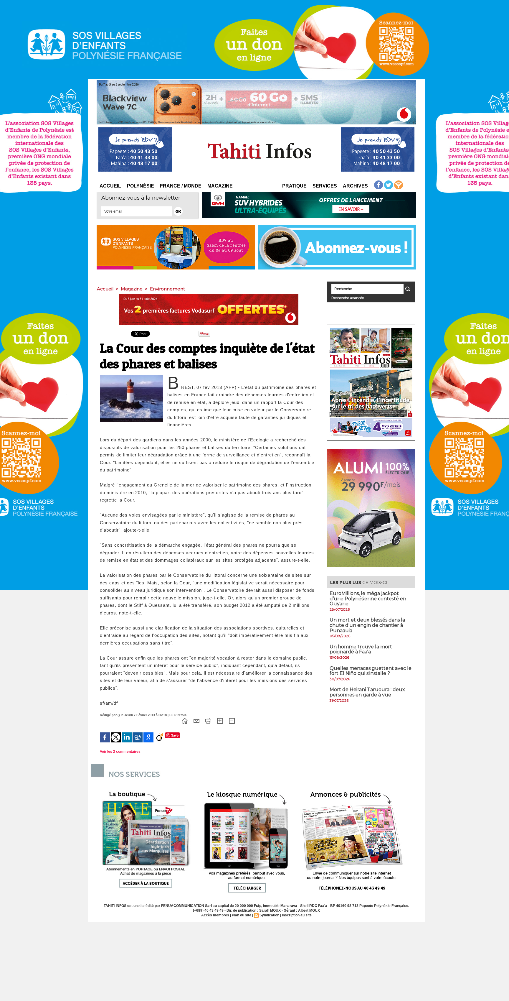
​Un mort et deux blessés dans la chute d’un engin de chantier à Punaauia (367, 625)
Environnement (167, 289)
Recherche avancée (347, 297)
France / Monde (180, 185)
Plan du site (241, 915)
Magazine (220, 185)
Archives (355, 185)
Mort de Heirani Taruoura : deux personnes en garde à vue (367, 692)
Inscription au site (297, 915)
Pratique (294, 185)
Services (325, 185)
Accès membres (215, 915)
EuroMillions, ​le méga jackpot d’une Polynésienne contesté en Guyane (368, 598)
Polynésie (140, 185)
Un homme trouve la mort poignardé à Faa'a (361, 649)
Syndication (269, 915)
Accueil (110, 185)
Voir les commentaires (120, 751)
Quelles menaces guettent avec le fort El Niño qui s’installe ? (371, 670)
